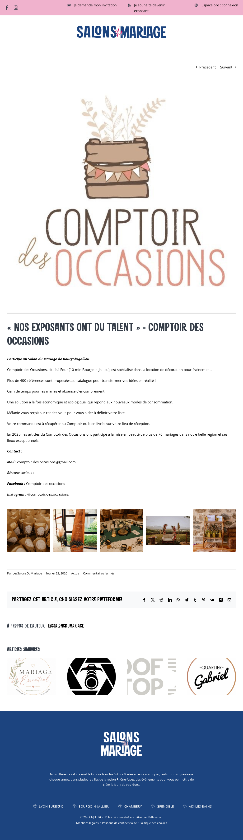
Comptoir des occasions (45, 483)
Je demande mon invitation (95, 5)
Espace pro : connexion (219, 5)
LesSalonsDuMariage (27, 573)
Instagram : (17, 494)
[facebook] (7, 7)
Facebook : (16, 483)
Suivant (226, 67)
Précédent (207, 67)
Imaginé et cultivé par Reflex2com (141, 817)
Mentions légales (87, 823)
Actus (75, 573)
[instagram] (16, 7)
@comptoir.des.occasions (48, 494)
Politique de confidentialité (119, 823)
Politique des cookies (153, 823)
